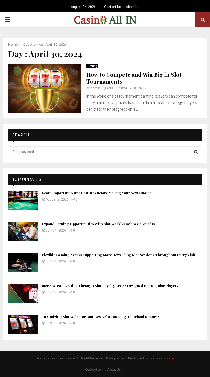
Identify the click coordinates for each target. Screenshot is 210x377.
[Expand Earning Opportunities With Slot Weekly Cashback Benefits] (23, 231)
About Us (132, 7)
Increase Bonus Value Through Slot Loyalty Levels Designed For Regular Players (110, 285)
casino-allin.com (161, 358)
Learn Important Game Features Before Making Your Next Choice (96, 192)
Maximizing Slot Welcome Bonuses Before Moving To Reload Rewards (100, 316)
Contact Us (112, 7)
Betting (92, 66)
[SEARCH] (196, 151)
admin (95, 88)
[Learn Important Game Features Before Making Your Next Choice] (23, 200)
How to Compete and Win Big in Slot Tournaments (134, 78)
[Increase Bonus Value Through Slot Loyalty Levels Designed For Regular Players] (23, 293)
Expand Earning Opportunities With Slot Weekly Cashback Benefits (98, 223)
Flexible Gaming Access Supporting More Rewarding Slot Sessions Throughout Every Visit (118, 254)
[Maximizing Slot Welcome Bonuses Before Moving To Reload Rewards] (23, 324)
